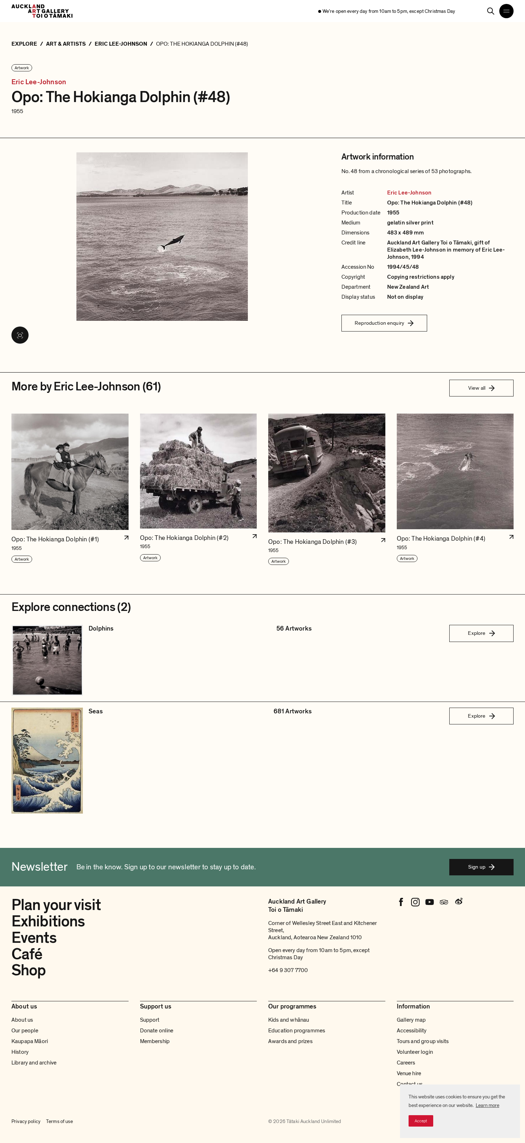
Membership (155, 1041)
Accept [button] (421, 1121)
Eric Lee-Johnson (38, 82)
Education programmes (296, 1031)
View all (476, 387)
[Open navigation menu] (506, 11)
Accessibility (412, 1031)
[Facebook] (401, 902)
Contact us (410, 1084)
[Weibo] (458, 902)
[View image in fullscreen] (20, 335)
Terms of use (59, 1121)
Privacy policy (25, 1121)
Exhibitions (48, 921)
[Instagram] (415, 902)
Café (26, 954)
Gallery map (411, 1020)
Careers (406, 1063)
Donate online (157, 1031)
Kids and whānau (288, 1020)
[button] (70, 490)
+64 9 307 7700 (288, 970)
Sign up (476, 866)
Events (33, 937)
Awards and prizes (290, 1041)
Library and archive (33, 1063)
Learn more (487, 1105)
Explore (476, 633)
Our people (25, 1031)
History (20, 1052)
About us (22, 1020)
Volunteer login (415, 1052)
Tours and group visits (423, 1041)
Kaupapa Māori (29, 1041)
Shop (28, 970)
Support (150, 1020)
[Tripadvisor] (444, 902)
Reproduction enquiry (379, 323)
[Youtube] (429, 902)
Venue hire (409, 1073)
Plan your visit (56, 905)
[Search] (491, 11)
